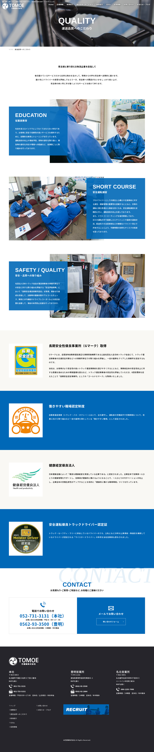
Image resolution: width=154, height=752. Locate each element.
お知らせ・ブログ (44, 710)
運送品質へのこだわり (18, 714)
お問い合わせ (43, 706)
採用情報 (13, 727)
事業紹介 (13, 710)
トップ (12, 706)
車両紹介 (13, 718)
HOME (11, 49)
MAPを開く (13, 681)
